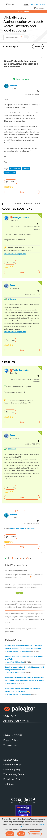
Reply (22, 192)
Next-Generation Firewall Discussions (19, 651)
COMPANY (9, 715)
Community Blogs (12, 764)
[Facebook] (34, 800)
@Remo (31, 528)
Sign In (33, 4)
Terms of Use (10, 745)
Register (26, 4)
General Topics (11, 46)
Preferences (34, 834)
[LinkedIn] (27, 800)
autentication (15, 168)
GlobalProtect (10, 172)
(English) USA (40, 8)
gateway (26, 168)
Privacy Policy (10, 740)
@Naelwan (12, 299)
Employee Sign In (40, 4)
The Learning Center (14, 774)
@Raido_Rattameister (17, 528)
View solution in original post (15, 254)
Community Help (12, 769)
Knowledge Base (12, 779)
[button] (9, 833)
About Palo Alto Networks (16, 720)
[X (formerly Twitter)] (12, 800)
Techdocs (8, 784)
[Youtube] (19, 800)
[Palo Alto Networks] (23, 709)
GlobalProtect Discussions (15, 662)
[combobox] (13, 37)
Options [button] (37, 46)
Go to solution (22, 79)
